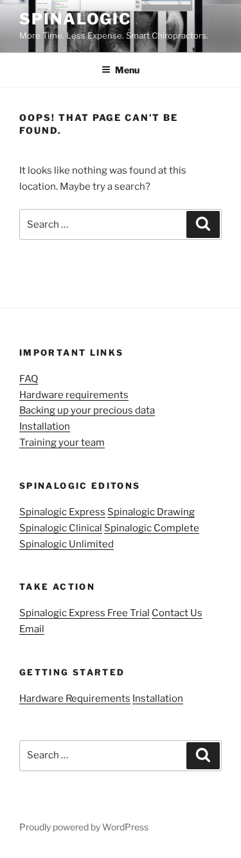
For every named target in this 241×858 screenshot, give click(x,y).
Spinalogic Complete (151, 528)
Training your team (62, 442)
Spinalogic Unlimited (66, 544)
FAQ (28, 379)
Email (31, 629)
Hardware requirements (74, 395)
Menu (127, 69)
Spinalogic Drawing (151, 512)
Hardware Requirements (74, 698)
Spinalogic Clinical (60, 528)
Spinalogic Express (62, 512)
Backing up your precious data (87, 410)
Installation (44, 426)
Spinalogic (75, 19)
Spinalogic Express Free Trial (84, 613)
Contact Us (177, 613)
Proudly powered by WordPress (83, 826)
